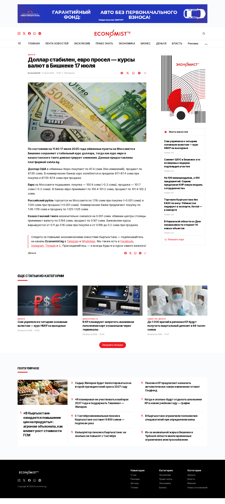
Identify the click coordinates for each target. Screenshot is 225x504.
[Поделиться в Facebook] (122, 73)
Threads (50, 245)
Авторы (135, 483)
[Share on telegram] (139, 73)
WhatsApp (88, 241)
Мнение (192, 483)
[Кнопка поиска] (203, 34)
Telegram (73, 241)
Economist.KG (34, 73)
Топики (134, 487)
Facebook (126, 241)
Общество (152, 319)
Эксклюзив (165, 475)
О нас (134, 475)
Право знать (165, 479)
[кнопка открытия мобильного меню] (19, 43)
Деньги (31, 54)
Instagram (37, 245)
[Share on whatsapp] (133, 73)
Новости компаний (197, 487)
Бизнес (163, 487)
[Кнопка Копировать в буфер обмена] (144, 73)
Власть (94, 319)
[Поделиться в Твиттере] (127, 73)
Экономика (165, 483)
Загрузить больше (112, 345)
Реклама (135, 479)
